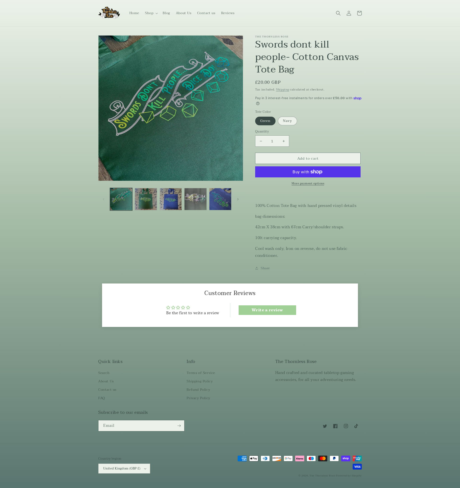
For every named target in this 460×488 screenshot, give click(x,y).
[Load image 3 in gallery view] (171, 199)
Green (265, 121)
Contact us (107, 389)
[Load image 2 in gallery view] (146, 199)
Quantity (262, 131)
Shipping (282, 89)
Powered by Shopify (349, 476)
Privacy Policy (198, 398)
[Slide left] (103, 199)
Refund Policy (198, 389)
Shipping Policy (200, 381)
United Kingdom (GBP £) (122, 468)
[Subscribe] (179, 425)
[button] (151, 13)
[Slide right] (238, 199)
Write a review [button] (267, 310)
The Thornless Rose (322, 476)
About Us (106, 381)
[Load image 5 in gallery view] (220, 199)
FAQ (101, 398)
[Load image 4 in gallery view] (195, 199)
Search (104, 373)
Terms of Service (201, 373)
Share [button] (265, 268)
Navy (287, 121)
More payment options (308, 183)
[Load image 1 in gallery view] (121, 199)
